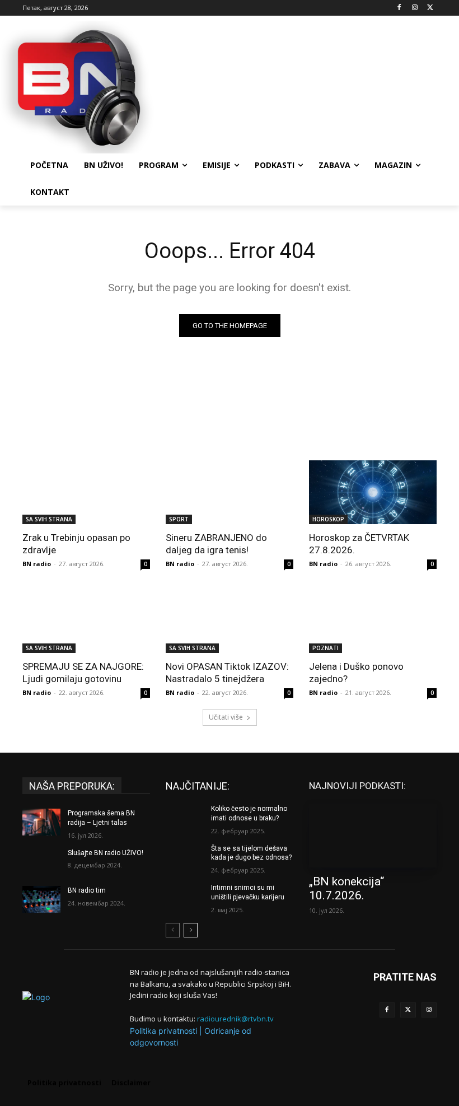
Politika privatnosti (163, 1030)
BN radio (36, 563)
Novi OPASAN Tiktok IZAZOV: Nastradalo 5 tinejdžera (227, 672)
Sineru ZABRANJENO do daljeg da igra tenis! (216, 544)
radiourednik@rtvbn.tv (235, 1019)
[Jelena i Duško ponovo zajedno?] (373, 621)
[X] (430, 8)
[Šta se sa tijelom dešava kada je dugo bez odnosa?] (185, 857)
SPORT (179, 519)
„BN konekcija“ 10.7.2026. (346, 888)
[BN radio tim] (41, 899)
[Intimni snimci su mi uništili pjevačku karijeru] (185, 896)
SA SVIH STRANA (49, 519)
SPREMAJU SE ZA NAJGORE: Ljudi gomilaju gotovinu (83, 672)
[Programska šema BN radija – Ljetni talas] (41, 822)
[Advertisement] (306, 85)
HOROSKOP (328, 519)
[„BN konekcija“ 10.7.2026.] (373, 835)
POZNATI (325, 648)
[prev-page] (173, 930)
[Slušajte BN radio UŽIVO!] (41, 861)
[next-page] (191, 930)
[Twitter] (408, 1010)
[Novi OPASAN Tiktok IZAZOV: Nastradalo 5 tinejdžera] (229, 621)
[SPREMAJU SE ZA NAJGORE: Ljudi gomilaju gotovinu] (86, 621)
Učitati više (226, 717)
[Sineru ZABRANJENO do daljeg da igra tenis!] (229, 492)
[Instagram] (414, 8)
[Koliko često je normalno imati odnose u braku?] (185, 817)
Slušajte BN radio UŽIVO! (105, 853)
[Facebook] (399, 8)
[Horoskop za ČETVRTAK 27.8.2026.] (373, 492)
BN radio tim (87, 890)
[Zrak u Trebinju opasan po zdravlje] (86, 492)
